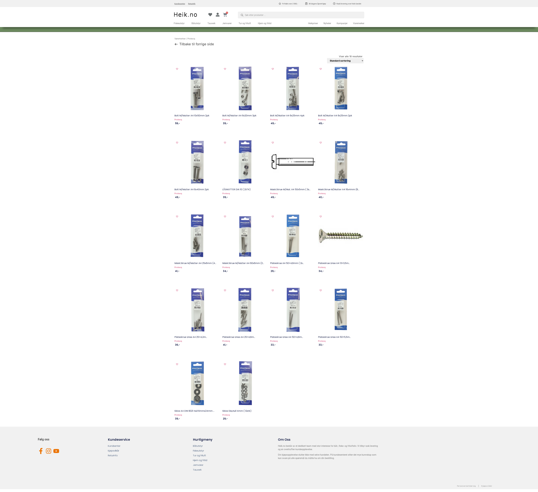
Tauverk (211, 23)
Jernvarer (227, 23)
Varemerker (358, 23)
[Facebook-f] (41, 451)
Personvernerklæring (466, 486)
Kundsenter (114, 446)
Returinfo (191, 4)
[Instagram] (49, 451)
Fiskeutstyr (179, 23)
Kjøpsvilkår (113, 450)
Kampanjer (342, 23)
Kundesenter (179, 4)
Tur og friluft (245, 23)
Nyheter (327, 23)
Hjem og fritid (264, 23)
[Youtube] (56, 451)
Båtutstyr (196, 23)
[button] (177, 69)
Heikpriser (313, 23)
